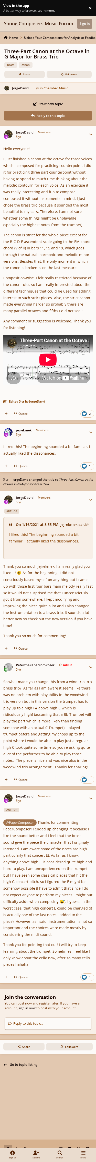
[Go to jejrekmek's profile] (8, 432)
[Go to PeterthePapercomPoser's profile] (8, 667)
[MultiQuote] (6, 413)
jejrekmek (23, 430)
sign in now (27, 1008)
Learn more (9, 8)
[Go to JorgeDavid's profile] (6, 88)
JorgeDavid (20, 88)
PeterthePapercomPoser (35, 665)
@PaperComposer (20, 822)
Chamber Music (56, 88)
